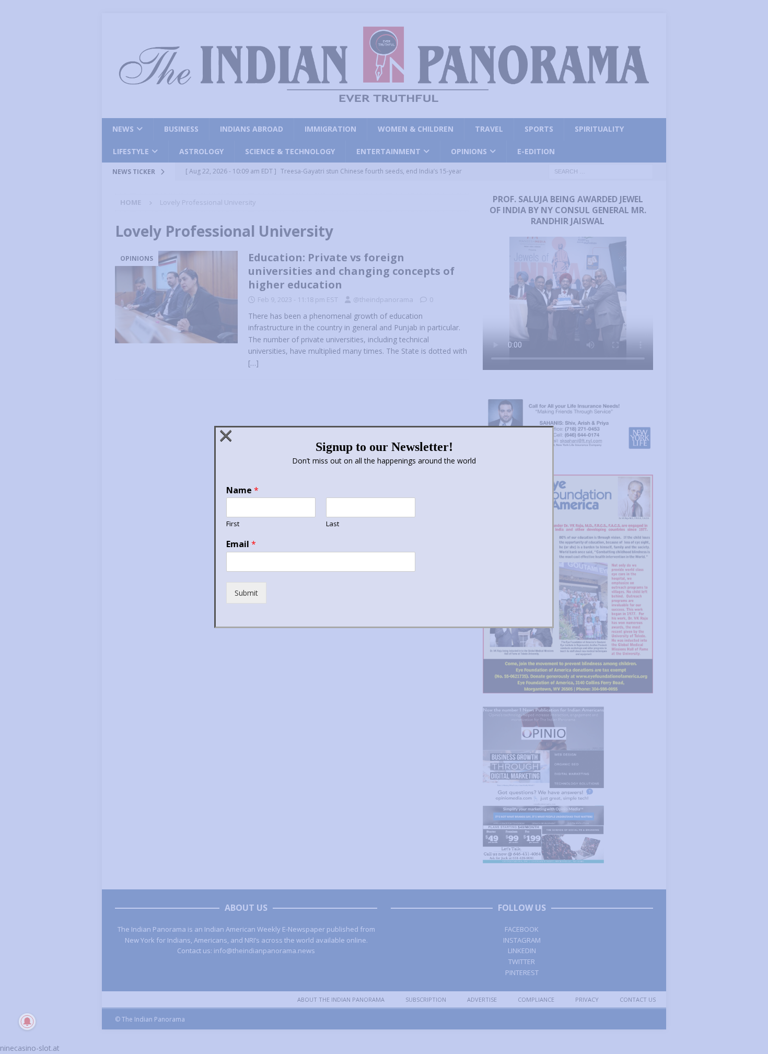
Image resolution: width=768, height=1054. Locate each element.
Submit (246, 593)
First (232, 523)
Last (332, 523)
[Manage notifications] (27, 1021)
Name (242, 490)
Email (241, 544)
